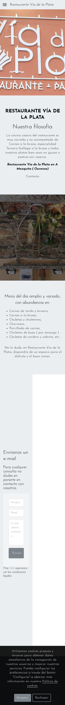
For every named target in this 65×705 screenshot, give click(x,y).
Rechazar (41, 697)
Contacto (32, 176)
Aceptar (22, 697)
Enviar (17, 553)
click (11, 568)
